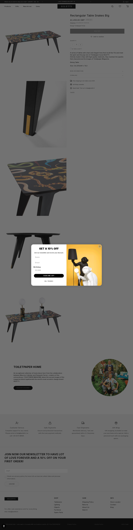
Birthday (37, 267)
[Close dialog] (100, 246)
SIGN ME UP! (48, 275)
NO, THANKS (49, 281)
